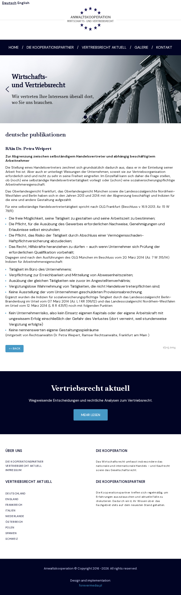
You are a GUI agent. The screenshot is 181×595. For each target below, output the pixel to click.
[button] (7, 89)
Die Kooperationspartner (50, 47)
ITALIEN (10, 510)
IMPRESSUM (13, 470)
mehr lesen (90, 415)
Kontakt (164, 47)
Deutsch (9, 3)
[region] (90, 89)
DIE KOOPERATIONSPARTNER (24, 461)
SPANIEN (10, 533)
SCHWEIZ (11, 538)
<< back (14, 348)
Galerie (141, 47)
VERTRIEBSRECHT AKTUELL (23, 466)
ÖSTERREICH (14, 521)
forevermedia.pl (90, 585)
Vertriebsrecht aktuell (104, 47)
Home (14, 47)
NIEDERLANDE (14, 516)
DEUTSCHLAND (15, 493)
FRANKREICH (13, 504)
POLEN (9, 527)
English (23, 3)
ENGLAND (11, 499)
